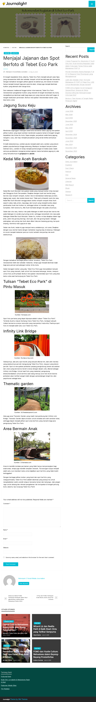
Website (5, 547)
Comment (6, 503)
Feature (14, 47)
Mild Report (69, 185)
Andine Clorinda (38, 660)
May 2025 (68, 128)
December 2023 (71, 148)
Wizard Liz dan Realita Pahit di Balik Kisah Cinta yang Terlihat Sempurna (45, 629)
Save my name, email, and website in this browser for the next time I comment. (30, 557)
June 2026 (69, 111)
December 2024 (71, 134)
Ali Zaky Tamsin (7, 660)
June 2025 (69, 124)
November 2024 (71, 138)
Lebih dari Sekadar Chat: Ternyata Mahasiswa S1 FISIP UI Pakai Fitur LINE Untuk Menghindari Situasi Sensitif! (79, 82)
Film (66, 175)
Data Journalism (71, 162)
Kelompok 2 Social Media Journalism (16, 72)
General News (8, 621)
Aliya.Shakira (37, 635)
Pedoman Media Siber (9, 685)
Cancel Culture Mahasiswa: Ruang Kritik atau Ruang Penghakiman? (15, 627)
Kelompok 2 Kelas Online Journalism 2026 (15, 633)
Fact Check (69, 168)
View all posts (23, 583)
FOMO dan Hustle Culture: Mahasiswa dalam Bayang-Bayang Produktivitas (46, 654)
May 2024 (69, 144)
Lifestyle (15, 53)
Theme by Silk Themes (18, 699)
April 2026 (69, 118)
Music (67, 188)
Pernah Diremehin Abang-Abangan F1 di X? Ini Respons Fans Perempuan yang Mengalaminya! (79, 74)
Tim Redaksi (5, 689)
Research (68, 195)
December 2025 (71, 121)
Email (5, 539)
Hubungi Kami (6, 676)
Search (67, 46)
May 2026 (69, 115)
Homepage (6, 47)
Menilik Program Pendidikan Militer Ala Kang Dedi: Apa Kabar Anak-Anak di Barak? (16, 653)
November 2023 (71, 151)
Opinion (68, 191)
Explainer (68, 165)
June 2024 (69, 141)
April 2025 (69, 131)
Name (5, 530)
